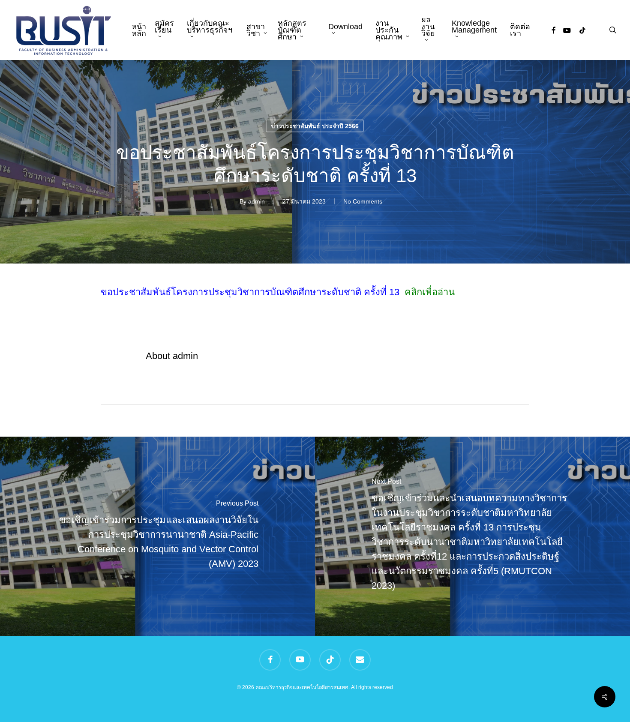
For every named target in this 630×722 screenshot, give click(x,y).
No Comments (362, 201)
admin (256, 201)
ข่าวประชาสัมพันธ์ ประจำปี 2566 (315, 125)
